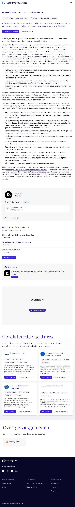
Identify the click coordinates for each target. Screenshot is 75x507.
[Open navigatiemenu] (71, 3)
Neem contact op (27, 31)
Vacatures (54, 483)
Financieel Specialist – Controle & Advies (55, 354)
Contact (4, 487)
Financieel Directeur (54, 386)
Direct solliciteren (10, 31)
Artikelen (54, 487)
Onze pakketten (32, 487)
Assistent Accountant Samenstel (19, 387)
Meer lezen (9, 377)
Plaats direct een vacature (35, 483)
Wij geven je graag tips (37, 172)
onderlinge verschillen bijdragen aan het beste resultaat (26, 170)
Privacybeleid (6, 483)
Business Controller (18, 353)
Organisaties (55, 491)
